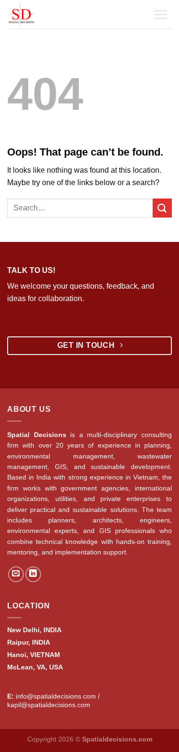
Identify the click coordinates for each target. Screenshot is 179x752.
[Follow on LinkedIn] (33, 574)
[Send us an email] (16, 574)
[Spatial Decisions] (35, 14)
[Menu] (160, 14)
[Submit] (162, 207)
